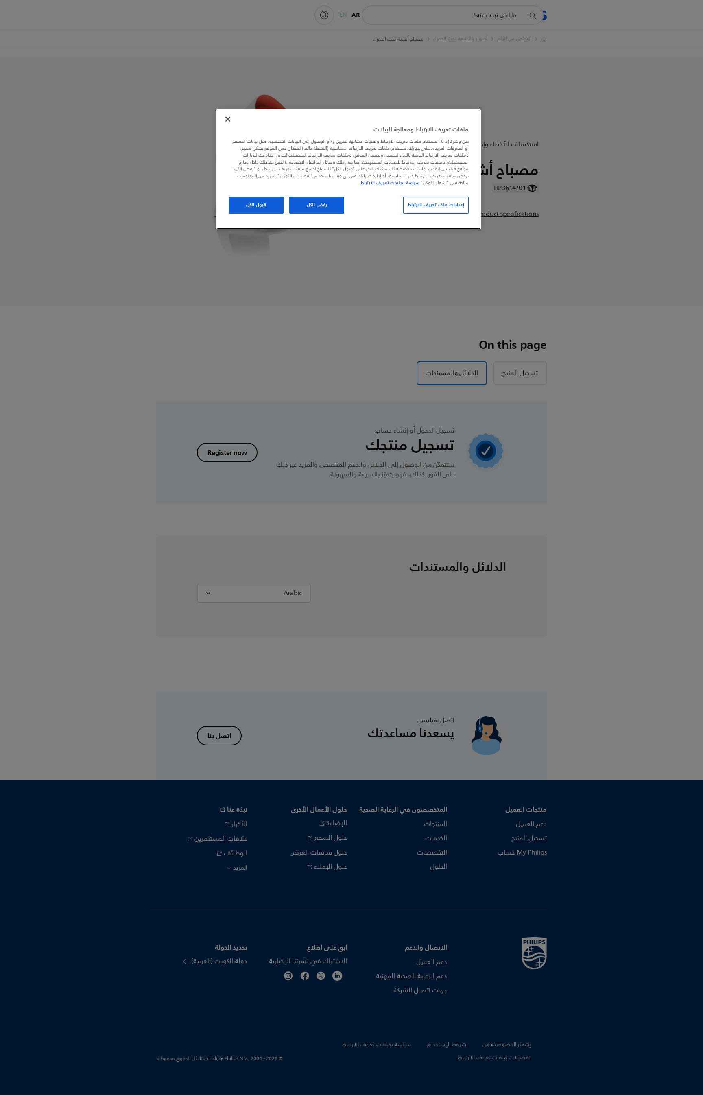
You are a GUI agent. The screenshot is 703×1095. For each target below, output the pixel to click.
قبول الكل (256, 205)
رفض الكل (317, 205)
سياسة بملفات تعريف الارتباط (389, 183)
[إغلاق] (228, 119)
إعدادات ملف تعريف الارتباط (436, 205)
